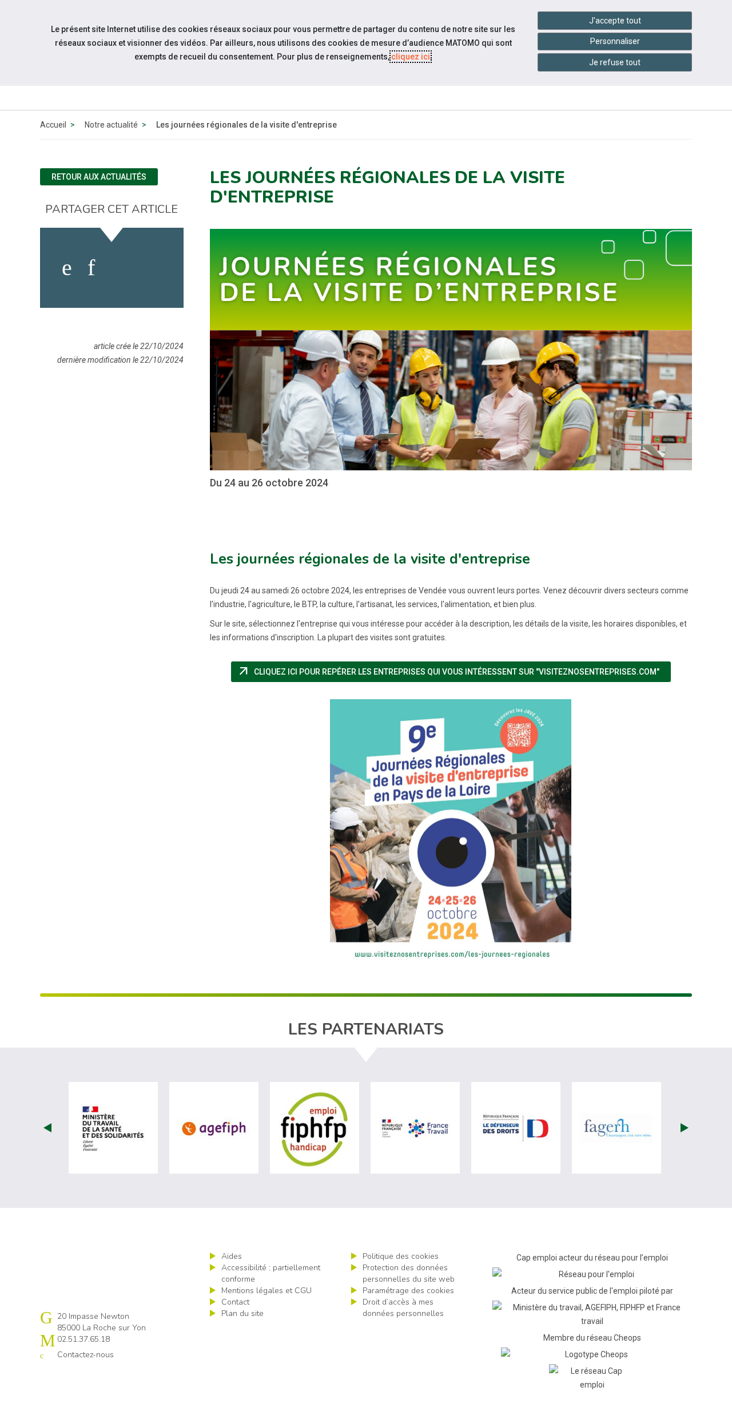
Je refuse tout (614, 62)
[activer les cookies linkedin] (91, 267)
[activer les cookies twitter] (119, 267)
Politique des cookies (401, 1256)
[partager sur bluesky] (152, 267)
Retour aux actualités (98, 176)
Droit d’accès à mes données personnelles (403, 1308)
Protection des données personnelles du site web (409, 1273)
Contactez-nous (85, 1354)
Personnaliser (615, 41)
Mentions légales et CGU (266, 1290)
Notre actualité (111, 124)
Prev (47, 1128)
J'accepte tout (615, 20)
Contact (235, 1302)
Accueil (53, 124)
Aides (231, 1256)
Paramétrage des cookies (408, 1290)
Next (685, 1128)
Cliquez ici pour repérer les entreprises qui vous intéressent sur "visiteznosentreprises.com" (454, 672)
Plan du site (242, 1313)
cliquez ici (410, 56)
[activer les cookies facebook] (67, 267)
